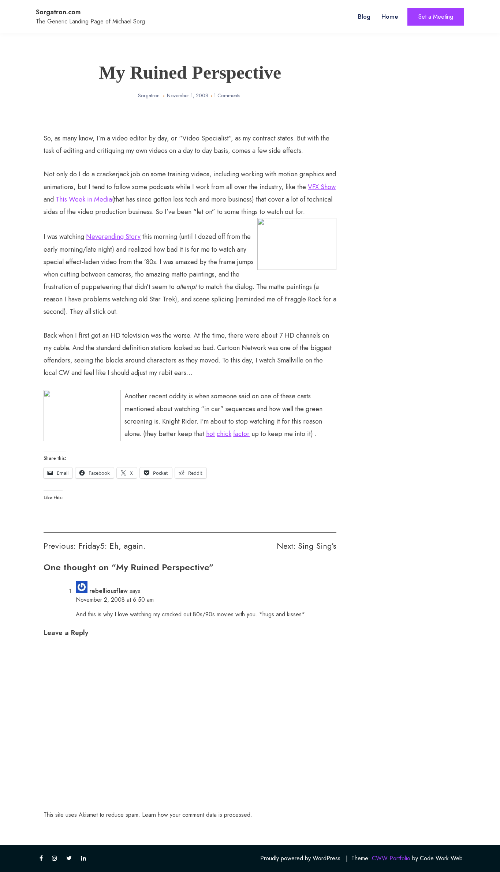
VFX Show (322, 187)
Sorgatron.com (58, 12)
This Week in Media (84, 199)
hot (210, 434)
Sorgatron (149, 95)
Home (389, 16)
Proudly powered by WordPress (300, 858)
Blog (364, 16)
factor (241, 434)
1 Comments (227, 95)
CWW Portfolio (391, 858)
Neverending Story (113, 236)
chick (224, 434)
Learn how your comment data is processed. (197, 815)
